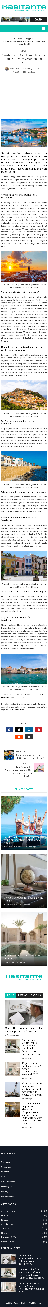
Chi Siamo (5, 1162)
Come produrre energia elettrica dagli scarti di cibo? (30, 754)
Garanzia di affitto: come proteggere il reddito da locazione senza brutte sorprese (31, 1047)
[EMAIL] (29, 736)
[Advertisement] (24, 96)
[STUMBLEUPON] (19, 737)
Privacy (4, 1192)
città (40, 305)
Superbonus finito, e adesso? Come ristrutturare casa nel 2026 (31, 1287)
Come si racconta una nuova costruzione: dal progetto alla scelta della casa (32, 1089)
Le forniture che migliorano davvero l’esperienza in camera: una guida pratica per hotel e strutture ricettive (32, 1113)
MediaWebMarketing (33, 1303)
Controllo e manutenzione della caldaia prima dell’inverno (23, 1030)
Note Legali (6, 1187)
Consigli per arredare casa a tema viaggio (23, 899)
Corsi (3, 1177)
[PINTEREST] (38, 729)
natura (18, 611)
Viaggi (24, 51)
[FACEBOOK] (9, 729)
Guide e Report (8, 1182)
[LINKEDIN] (29, 729)
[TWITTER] (19, 729)
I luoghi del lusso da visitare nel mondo (22, 957)
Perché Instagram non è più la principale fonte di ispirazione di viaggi (22, 840)
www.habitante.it (18, 710)
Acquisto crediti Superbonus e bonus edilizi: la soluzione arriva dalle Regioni (18, 770)
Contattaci (6, 1167)
